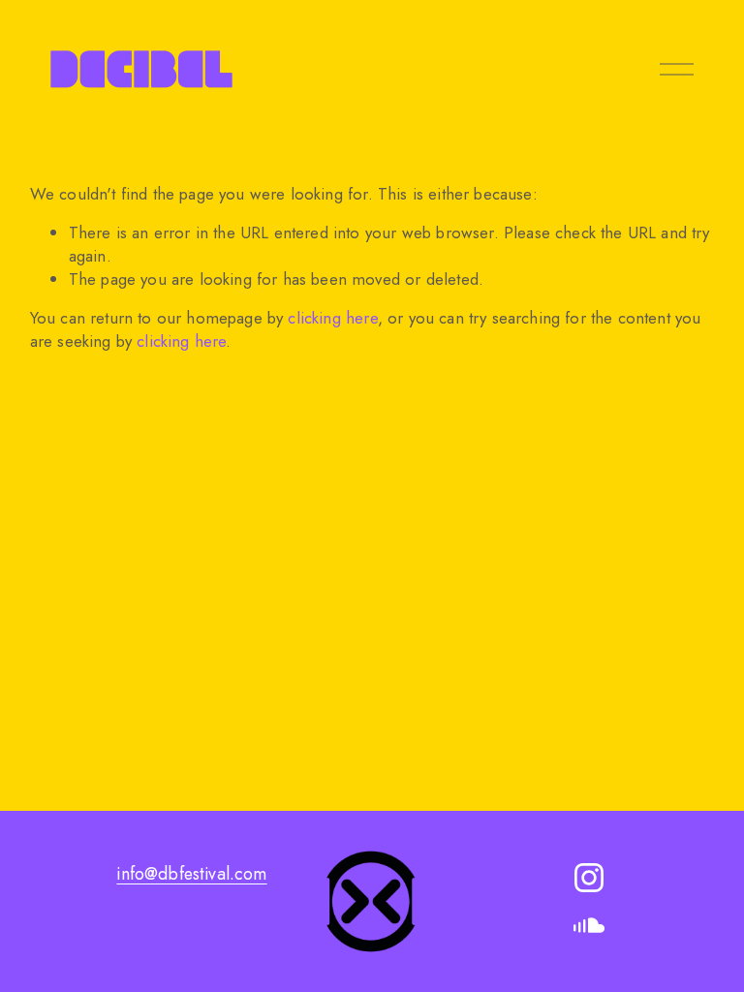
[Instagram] (589, 877)
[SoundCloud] (589, 926)
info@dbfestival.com (191, 874)
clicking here (332, 317)
